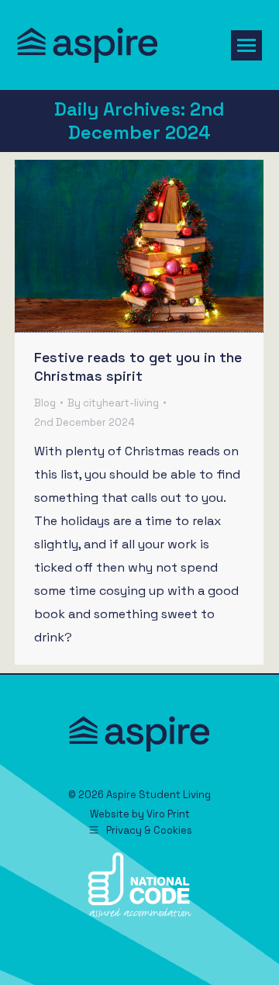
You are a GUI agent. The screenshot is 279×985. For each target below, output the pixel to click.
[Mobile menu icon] (246, 45)
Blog (45, 403)
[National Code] (139, 913)
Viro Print (168, 814)
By (113, 403)
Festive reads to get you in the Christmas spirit (138, 366)
